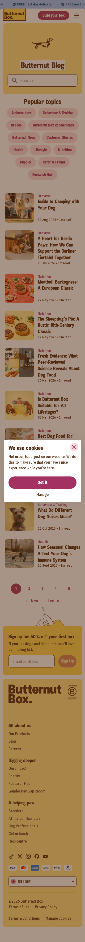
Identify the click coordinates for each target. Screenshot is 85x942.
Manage (42, 494)
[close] (74, 447)
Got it (42, 482)
